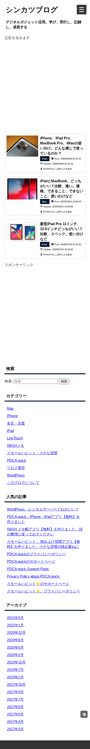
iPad (10, 431)
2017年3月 (15, 729)
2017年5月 (15, 714)
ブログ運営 (16, 468)
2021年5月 (15, 618)
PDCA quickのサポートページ (31, 561)
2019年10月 (16, 662)
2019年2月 (15, 677)
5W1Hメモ (15, 445)
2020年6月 (15, 647)
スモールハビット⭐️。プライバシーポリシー (43, 591)
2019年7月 (15, 670)
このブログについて (23, 483)
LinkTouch (15, 438)
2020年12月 (16, 632)
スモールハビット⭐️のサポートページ (38, 584)
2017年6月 (15, 707)
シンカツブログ (32, 9)
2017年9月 (15, 692)
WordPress (16, 475)
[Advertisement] (45, 85)
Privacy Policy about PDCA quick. (33, 576)
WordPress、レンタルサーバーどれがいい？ (43, 509)
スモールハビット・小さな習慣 (32, 453)
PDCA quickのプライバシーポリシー (36, 554)
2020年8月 (15, 640)
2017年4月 (15, 722)
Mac (10, 408)
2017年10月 (16, 684)
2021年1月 (15, 625)
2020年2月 (15, 655)
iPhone (12, 416)
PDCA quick (16, 460)
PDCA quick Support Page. (28, 569)
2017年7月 (15, 699)
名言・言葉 (16, 423)
